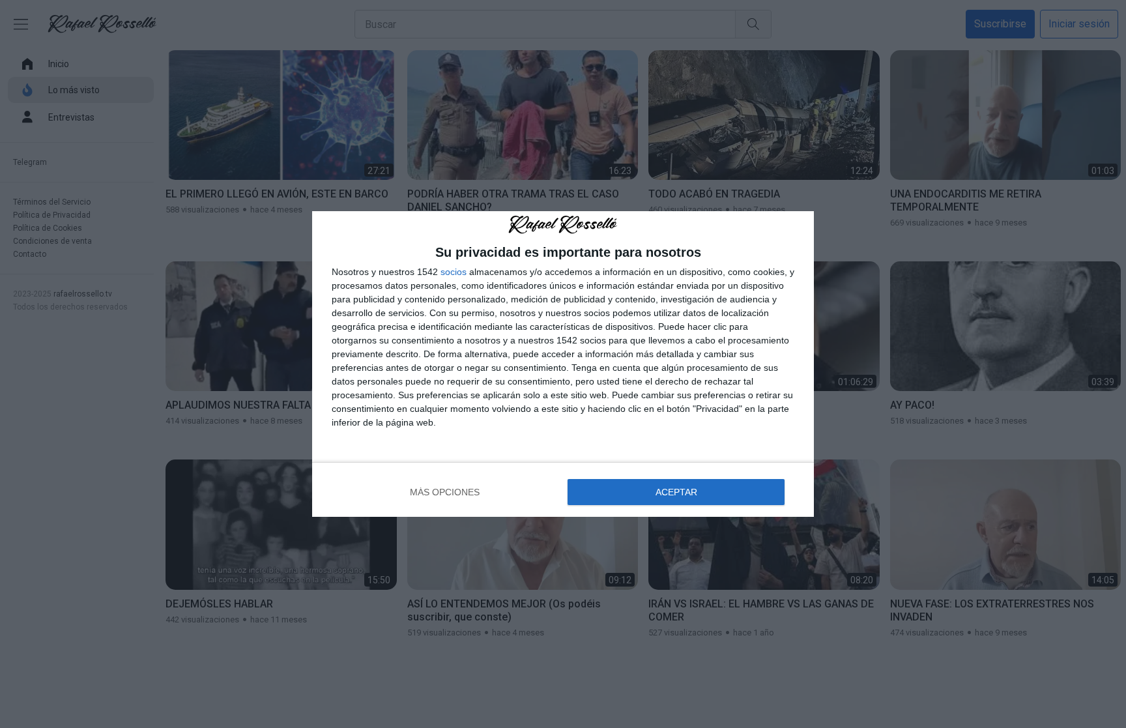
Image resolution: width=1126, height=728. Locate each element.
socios (453, 271)
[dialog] (563, 363)
